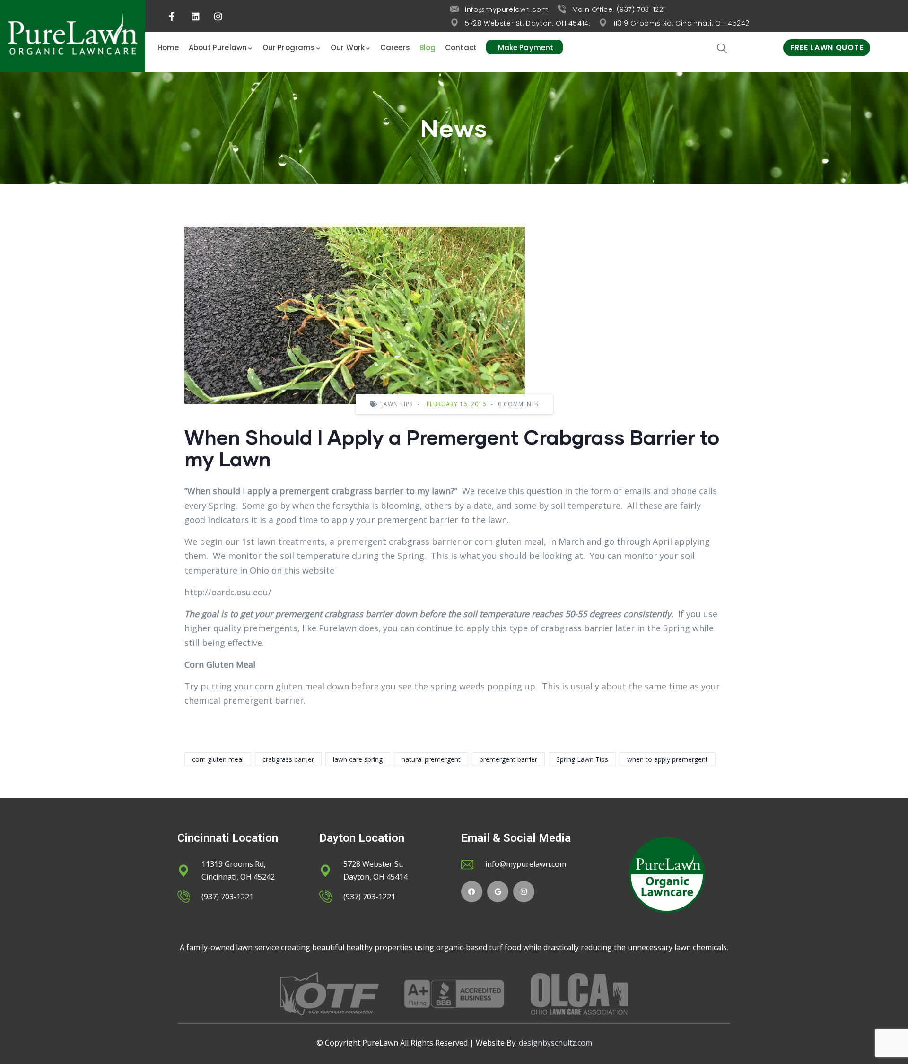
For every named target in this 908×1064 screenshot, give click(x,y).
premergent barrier (508, 759)
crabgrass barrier (288, 759)
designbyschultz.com (555, 1043)
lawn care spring (358, 759)
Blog (427, 47)
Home (168, 47)
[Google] (497, 891)
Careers (395, 47)
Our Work (348, 47)
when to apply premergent (667, 759)
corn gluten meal (218, 759)
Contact (461, 47)
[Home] (72, 35)
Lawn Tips (396, 404)
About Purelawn (218, 47)
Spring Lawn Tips (582, 759)
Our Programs (288, 47)
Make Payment (525, 47)
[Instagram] (523, 891)
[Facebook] (471, 891)
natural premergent (431, 759)
